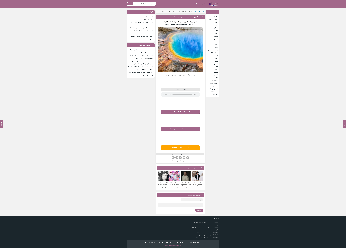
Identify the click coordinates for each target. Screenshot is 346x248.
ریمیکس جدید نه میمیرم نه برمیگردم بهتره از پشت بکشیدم (182, 17)
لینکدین (180, 157)
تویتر (184, 157)
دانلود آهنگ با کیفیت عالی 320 (179, 111)
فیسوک (187, 157)
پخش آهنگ (194, 4)
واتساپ (176, 157)
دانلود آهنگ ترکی (212, 50)
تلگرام (173, 157)
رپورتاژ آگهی (213, 92)
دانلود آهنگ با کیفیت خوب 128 (179, 129)
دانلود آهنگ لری (212, 80)
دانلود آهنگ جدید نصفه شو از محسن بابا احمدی (206, 235)
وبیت (166, 245)
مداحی (215, 94)
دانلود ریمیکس (196, 11)
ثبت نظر (199, 210)
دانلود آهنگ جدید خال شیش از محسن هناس (207, 237)
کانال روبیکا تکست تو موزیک (180, 147)
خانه (203, 11)
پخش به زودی (213, 19)
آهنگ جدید (203, 4)
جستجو (130, 4)
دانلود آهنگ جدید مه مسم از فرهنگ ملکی (140, 28)
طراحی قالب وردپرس (175, 245)
